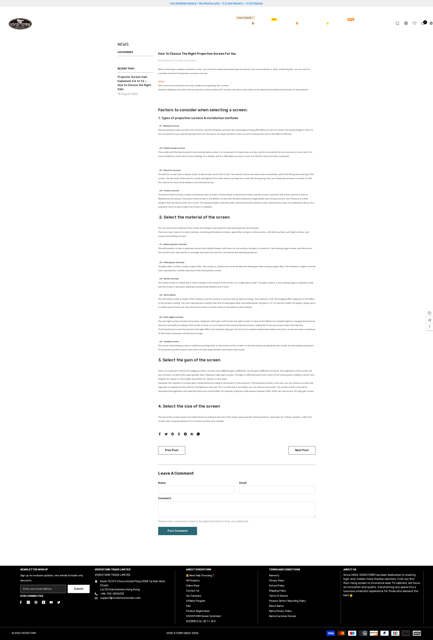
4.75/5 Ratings (254, 3)
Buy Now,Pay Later (209, 3)
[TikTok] (43, 602)
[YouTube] (51, 602)
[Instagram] (28, 602)
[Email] (191, 433)
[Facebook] (159, 433)
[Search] (397, 23)
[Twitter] (166, 433)
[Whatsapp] (198, 433)
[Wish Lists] (414, 23)
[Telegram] (185, 433)
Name (162, 482)
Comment (164, 498)
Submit (79, 588)
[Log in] (406, 23)
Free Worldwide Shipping (183, 3)
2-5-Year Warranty (233, 3)
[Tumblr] (178, 433)
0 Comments (190, 60)
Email (242, 482)
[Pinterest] (172, 433)
